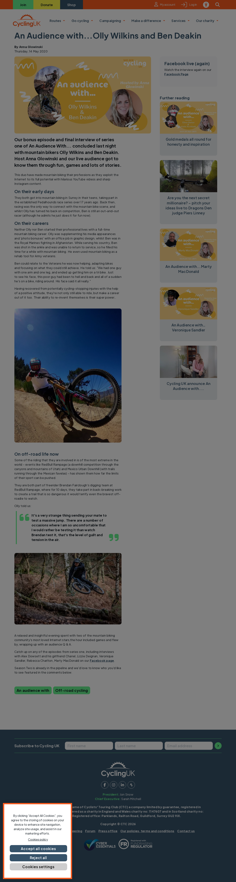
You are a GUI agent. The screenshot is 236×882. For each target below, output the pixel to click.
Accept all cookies (38, 848)
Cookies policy (38, 839)
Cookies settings (38, 866)
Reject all (38, 857)
